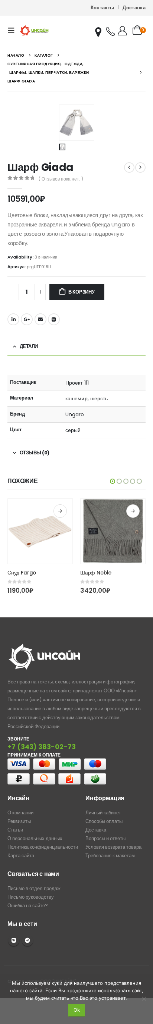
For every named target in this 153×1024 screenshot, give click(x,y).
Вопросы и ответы (105, 838)
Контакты (102, 7)
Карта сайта (20, 855)
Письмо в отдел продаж (34, 888)
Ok (77, 1010)
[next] (140, 167)
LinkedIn (13, 319)
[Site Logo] (34, 30)
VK (13, 940)
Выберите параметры (60, 511)
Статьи (15, 829)
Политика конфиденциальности (42, 847)
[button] (13, 30)
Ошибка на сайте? (27, 905)
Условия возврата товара (113, 847)
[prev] (129, 167)
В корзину (81, 291)
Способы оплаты (104, 821)
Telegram (27, 940)
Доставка (134, 7)
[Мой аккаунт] (122, 30)
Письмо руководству (30, 897)
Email (40, 319)
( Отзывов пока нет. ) (61, 179)
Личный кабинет (103, 812)
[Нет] (143, 998)
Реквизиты (19, 821)
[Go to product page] (40, 531)
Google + (27, 319)
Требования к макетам (110, 855)
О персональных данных (34, 838)
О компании (20, 812)
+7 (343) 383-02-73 (41, 746)
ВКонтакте (54, 319)
